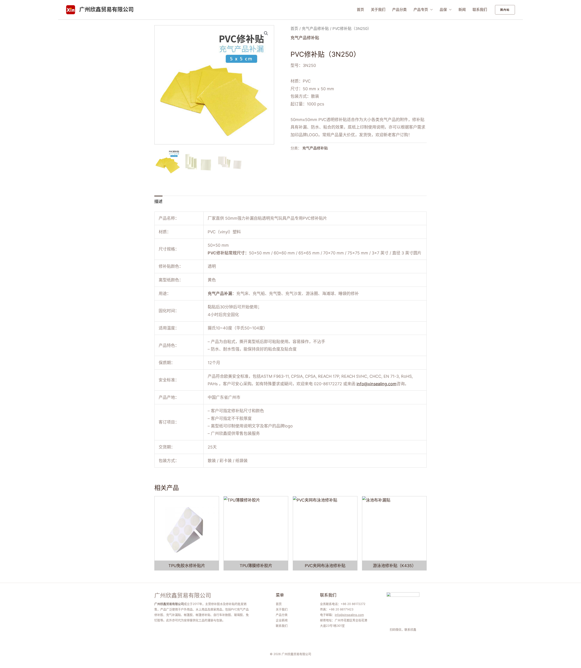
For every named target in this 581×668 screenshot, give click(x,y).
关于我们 (378, 9)
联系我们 (480, 9)
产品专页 (421, 9)
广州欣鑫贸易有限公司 (106, 9)
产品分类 (399, 9)
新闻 (462, 9)
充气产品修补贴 (315, 28)
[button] (505, 10)
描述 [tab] (158, 201)
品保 (443, 9)
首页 (360, 9)
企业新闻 (282, 620)
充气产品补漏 (220, 293)
